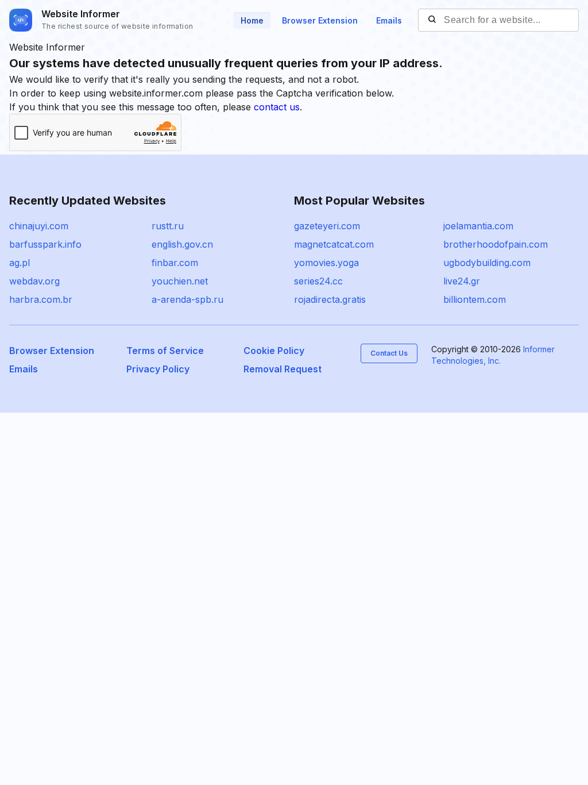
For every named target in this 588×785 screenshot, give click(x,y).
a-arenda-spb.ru (187, 299)
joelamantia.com (478, 226)
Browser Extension (320, 20)
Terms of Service (165, 350)
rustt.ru (168, 226)
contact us (277, 107)
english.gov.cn (182, 244)
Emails (389, 20)
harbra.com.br (40, 299)
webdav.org (34, 281)
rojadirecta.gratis (330, 299)
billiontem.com (474, 299)
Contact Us (389, 353)
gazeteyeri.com (327, 226)
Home (252, 20)
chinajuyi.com (38, 226)
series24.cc (318, 281)
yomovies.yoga (326, 262)
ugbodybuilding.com (487, 262)
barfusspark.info (45, 244)
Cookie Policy (273, 350)
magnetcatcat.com (334, 244)
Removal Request (282, 369)
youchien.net (180, 281)
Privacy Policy (157, 369)
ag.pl (19, 262)
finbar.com (175, 262)
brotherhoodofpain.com (495, 244)
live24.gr (461, 281)
